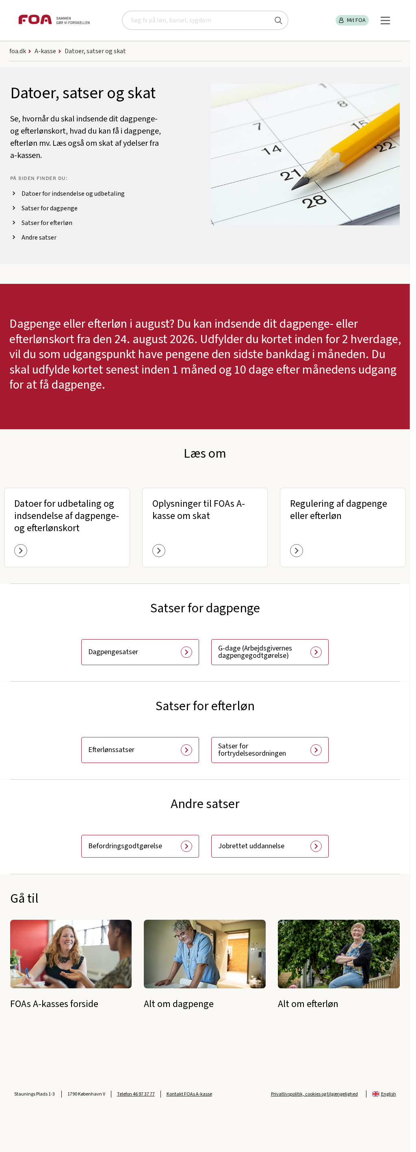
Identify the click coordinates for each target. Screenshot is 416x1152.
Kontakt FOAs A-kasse (189, 1094)
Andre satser (39, 237)
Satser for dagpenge (50, 208)
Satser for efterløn (47, 222)
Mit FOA (356, 20)
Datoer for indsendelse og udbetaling (73, 193)
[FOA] (54, 20)
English (388, 1094)
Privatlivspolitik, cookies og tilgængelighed (314, 1094)
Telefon (136, 1094)
